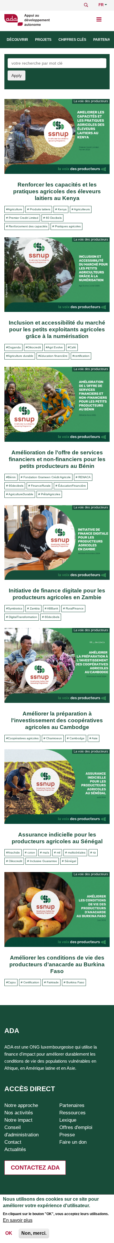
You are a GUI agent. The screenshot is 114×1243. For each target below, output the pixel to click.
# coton (30, 852)
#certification (80, 355)
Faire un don (73, 1142)
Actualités (15, 1149)
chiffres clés (72, 40)
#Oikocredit (33, 347)
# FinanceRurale (39, 485)
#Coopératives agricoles (22, 738)
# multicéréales (75, 852)
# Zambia (33, 608)
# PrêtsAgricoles (49, 494)
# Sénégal (69, 861)
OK (8, 1233)
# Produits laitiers (38, 209)
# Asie (93, 738)
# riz (93, 852)
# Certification (30, 982)
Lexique (67, 1120)
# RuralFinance (73, 608)
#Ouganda (13, 347)
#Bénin (11, 477)
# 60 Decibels (52, 217)
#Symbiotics (14, 608)
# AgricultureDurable (19, 494)
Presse (67, 1134)
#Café (72, 347)
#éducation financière (53, 355)
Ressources (72, 1112)
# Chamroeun (53, 738)
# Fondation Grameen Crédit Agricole (46, 477)
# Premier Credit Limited (22, 217)
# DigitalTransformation (21, 617)
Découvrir (17, 40)
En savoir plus (17, 1220)
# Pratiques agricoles (66, 226)
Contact (12, 1142)
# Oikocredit (14, 861)
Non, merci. (33, 1233)
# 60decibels (14, 485)
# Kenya (61, 209)
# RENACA (83, 477)
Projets (43, 40)
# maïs (44, 852)
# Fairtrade (51, 982)
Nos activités (18, 1112)
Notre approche (21, 1105)
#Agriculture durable (19, 355)
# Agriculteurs (81, 209)
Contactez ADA (35, 1167)
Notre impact (18, 1120)
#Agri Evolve (54, 347)
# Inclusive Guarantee (42, 861)
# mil (57, 852)
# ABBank (51, 608)
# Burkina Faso (74, 982)
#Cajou (11, 982)
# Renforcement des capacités (26, 226)
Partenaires (71, 1105)
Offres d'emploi (75, 1127)
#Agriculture (14, 209)
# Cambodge (75, 738)
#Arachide (13, 852)
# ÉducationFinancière (71, 485)
